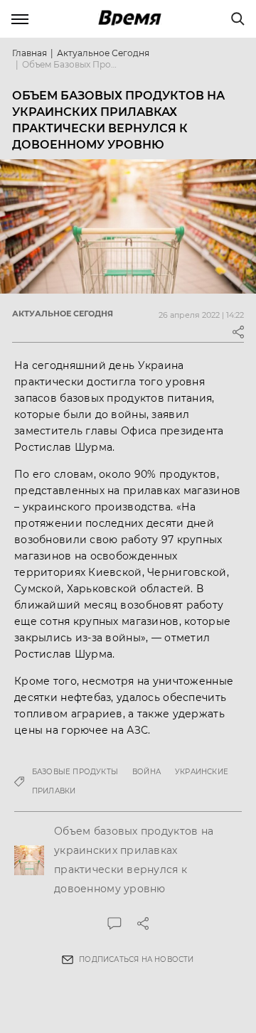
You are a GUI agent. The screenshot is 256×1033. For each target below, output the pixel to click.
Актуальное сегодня (103, 53)
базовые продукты (75, 771)
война (146, 771)
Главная (29, 53)
